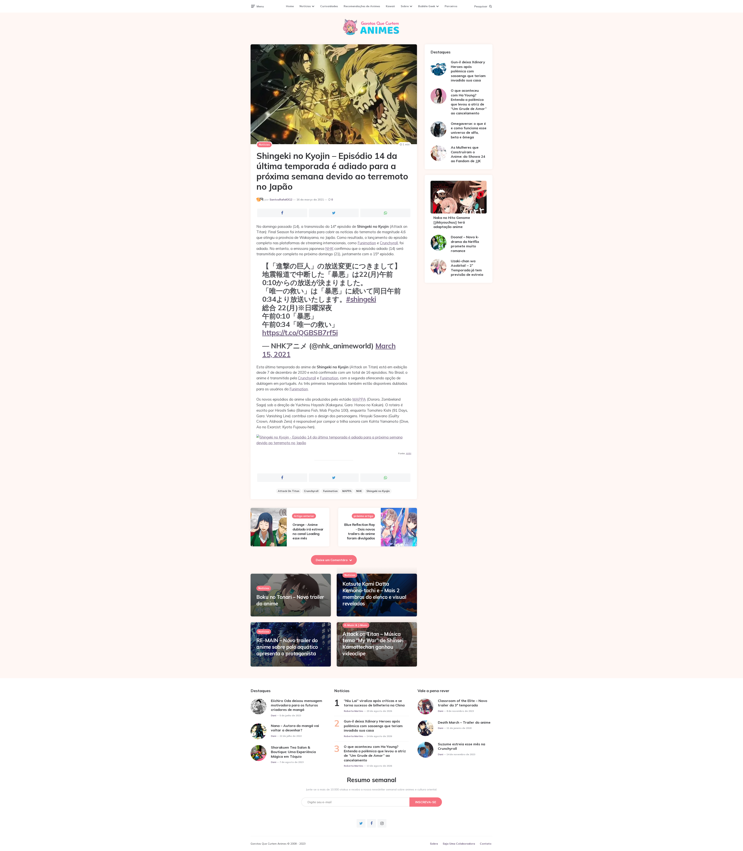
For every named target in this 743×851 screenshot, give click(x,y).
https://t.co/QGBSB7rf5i (300, 332)
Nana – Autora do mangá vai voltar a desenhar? (295, 727)
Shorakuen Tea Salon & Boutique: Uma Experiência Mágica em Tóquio (293, 752)
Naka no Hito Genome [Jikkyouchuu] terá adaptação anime (451, 222)
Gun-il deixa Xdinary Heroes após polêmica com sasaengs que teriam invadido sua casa (468, 71)
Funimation (367, 243)
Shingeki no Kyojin (378, 491)
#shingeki (361, 299)
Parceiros (451, 6)
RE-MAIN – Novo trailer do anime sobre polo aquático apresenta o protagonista (287, 647)
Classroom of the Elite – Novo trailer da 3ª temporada (462, 702)
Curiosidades (329, 6)
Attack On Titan (288, 491)
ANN (408, 453)
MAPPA (359, 399)
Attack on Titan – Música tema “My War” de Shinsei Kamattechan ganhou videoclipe (372, 644)
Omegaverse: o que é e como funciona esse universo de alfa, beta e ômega (468, 130)
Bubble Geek (426, 6)
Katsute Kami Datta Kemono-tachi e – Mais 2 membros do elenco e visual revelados (374, 594)
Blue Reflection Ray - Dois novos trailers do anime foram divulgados (359, 531)
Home (290, 6)
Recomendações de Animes (362, 6)
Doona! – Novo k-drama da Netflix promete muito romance (465, 244)
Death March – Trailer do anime (464, 722)
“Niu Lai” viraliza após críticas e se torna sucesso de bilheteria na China (374, 702)
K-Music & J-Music (355, 625)
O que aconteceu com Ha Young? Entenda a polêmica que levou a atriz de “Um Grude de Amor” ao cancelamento (469, 101)
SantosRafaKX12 (281, 199)
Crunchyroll (389, 243)
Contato (485, 843)
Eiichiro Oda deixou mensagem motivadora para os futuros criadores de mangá (296, 705)
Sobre (405, 6)
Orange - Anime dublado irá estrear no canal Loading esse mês (308, 531)
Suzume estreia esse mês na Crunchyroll (461, 746)
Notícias (305, 6)
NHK (329, 248)
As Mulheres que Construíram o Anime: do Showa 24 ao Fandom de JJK (468, 154)
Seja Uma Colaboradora (459, 843)
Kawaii (390, 6)
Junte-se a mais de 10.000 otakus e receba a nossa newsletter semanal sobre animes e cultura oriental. (371, 789)
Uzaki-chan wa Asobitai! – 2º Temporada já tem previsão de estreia (467, 268)
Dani (273, 715)
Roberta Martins (353, 711)
